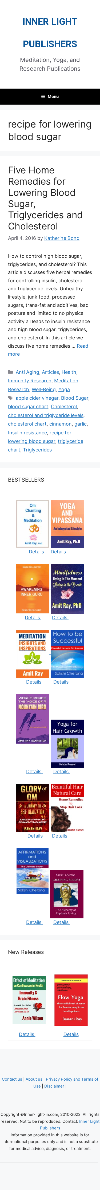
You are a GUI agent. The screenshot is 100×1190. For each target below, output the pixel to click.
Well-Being (44, 389)
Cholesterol (64, 406)
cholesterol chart (27, 424)
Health (69, 372)
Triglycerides (37, 450)
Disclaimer (54, 1086)
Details (37, 551)
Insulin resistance (27, 432)
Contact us (12, 1079)
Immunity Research (29, 380)
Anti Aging (27, 372)
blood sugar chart (28, 406)
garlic (80, 424)
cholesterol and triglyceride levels (45, 415)
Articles (50, 372)
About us (34, 1079)
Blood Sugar (74, 398)
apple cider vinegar (37, 398)
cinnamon (60, 424)
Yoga (64, 389)
